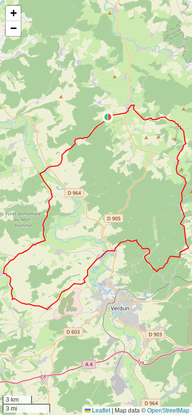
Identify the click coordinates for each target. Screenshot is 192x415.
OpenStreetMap (168, 410)
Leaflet (100, 410)
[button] (108, 117)
